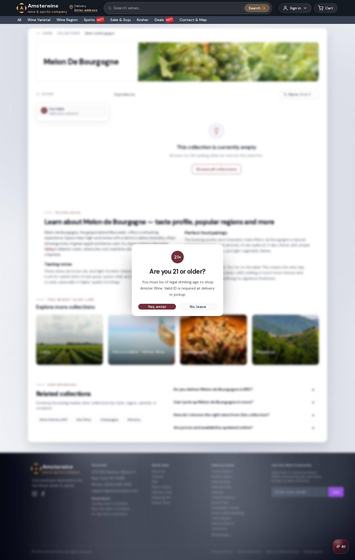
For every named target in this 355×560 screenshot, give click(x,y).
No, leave (198, 306)
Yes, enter (157, 306)
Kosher (142, 19)
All (19, 19)
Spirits (94, 19)
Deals (164, 19)
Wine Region (67, 19)
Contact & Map (193, 19)
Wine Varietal (39, 19)
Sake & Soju (120, 19)
